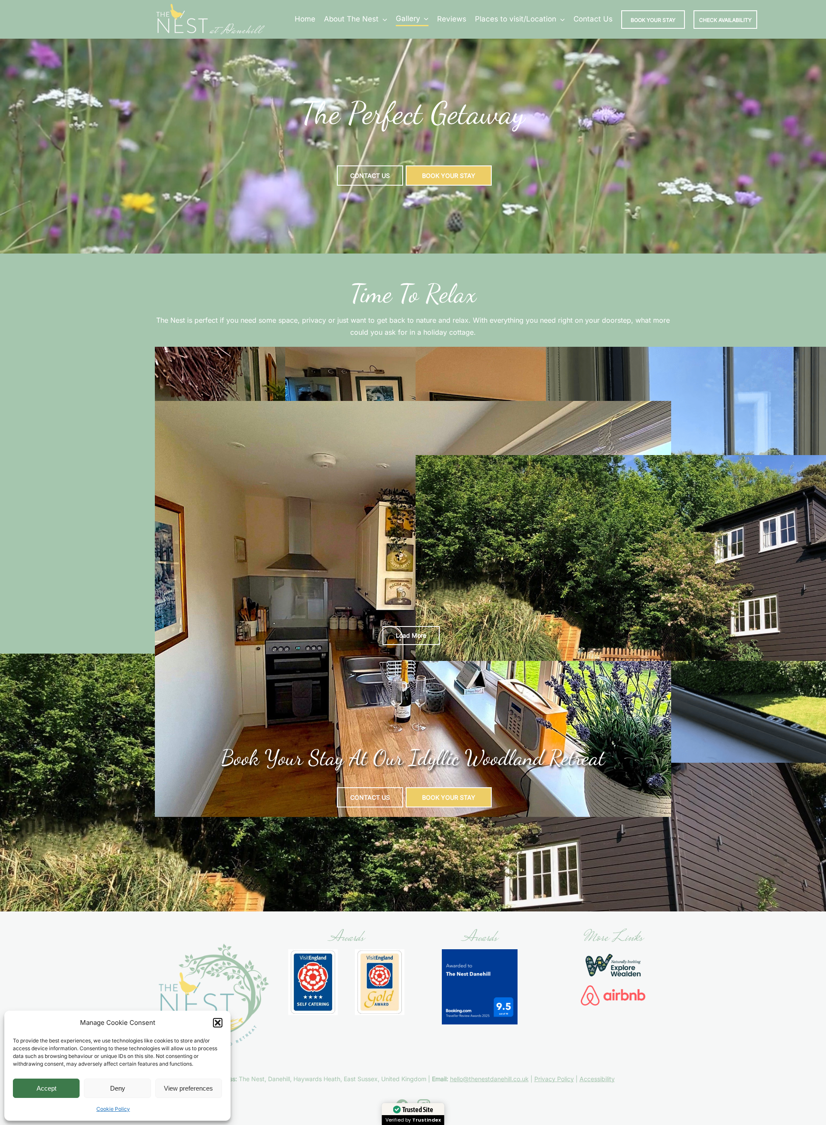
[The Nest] (210, 5)
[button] (217, 1022)
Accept (46, 1088)
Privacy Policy (554, 1078)
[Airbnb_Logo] (613, 988)
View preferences (188, 1088)
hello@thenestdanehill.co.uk (489, 1078)
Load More (411, 635)
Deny (117, 1088)
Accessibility (597, 1078)
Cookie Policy (113, 1109)
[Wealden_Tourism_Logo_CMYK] (613, 952)
